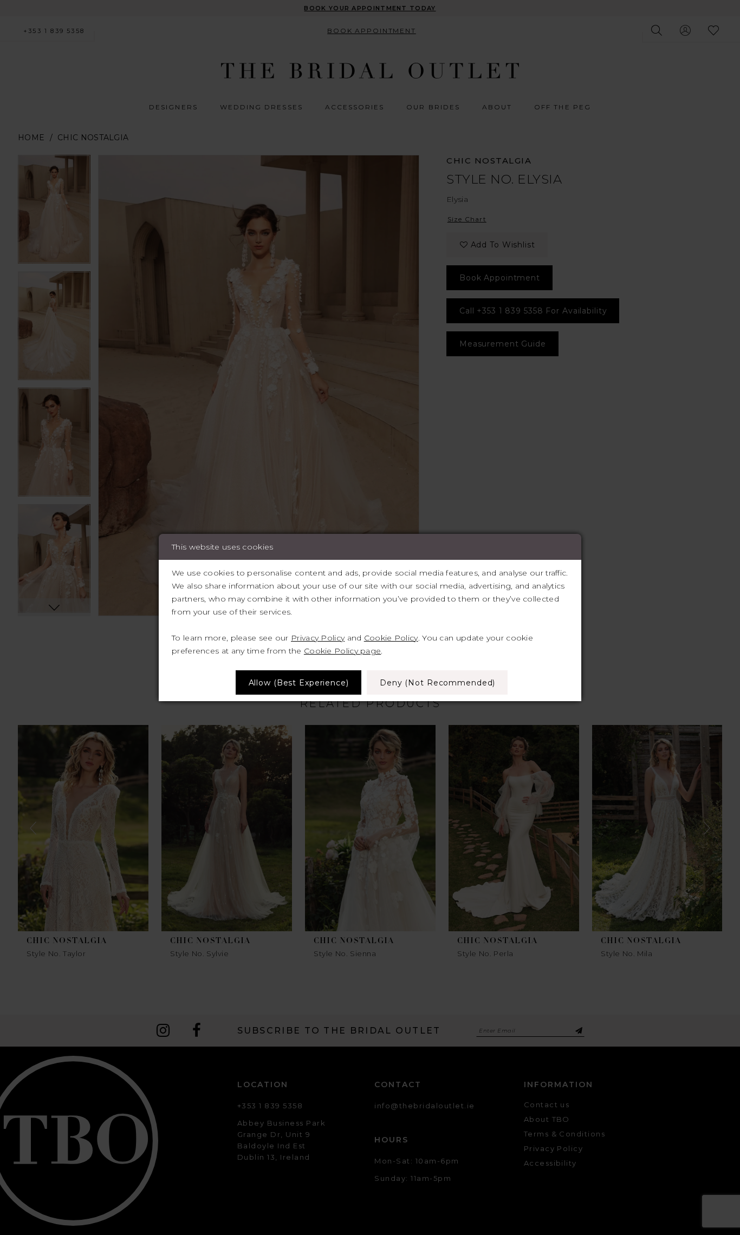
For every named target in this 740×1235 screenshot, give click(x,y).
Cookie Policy (391, 638)
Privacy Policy (318, 638)
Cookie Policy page (342, 651)
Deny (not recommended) (437, 683)
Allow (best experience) (299, 683)
